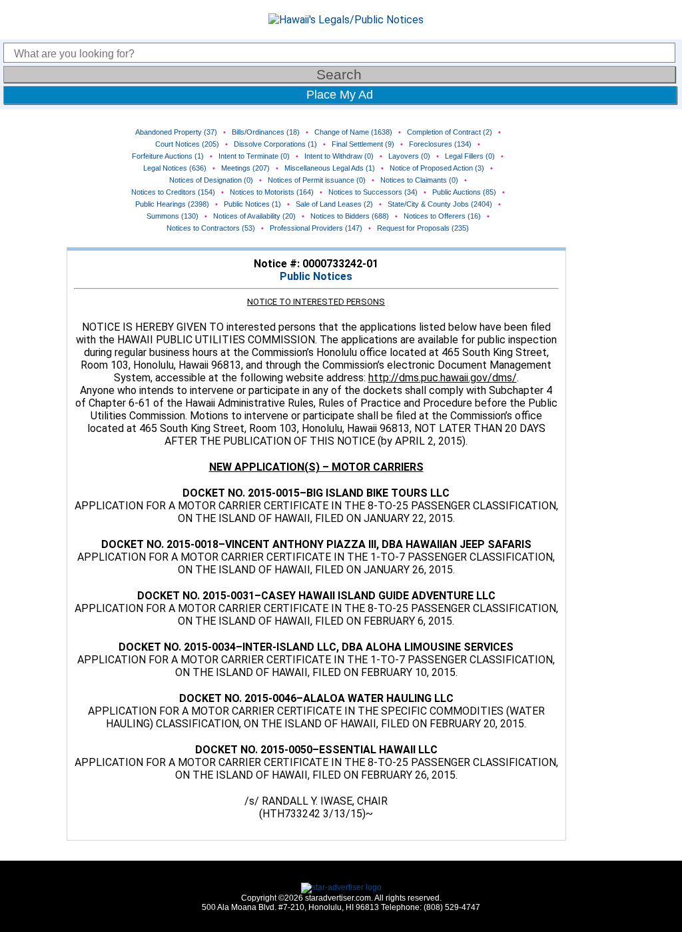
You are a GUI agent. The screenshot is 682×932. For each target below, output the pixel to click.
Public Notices (316, 276)
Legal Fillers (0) (470, 156)
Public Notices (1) (252, 204)
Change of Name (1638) (353, 132)
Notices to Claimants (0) (419, 180)
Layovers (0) (409, 156)
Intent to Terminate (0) (254, 156)
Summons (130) (172, 216)
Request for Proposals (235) (423, 228)
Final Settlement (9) (363, 144)
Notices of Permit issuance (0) (317, 180)
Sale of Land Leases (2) (334, 204)
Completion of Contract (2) (449, 132)
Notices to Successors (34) (373, 192)
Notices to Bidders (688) (349, 216)
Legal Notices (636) (174, 168)
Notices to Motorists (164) (272, 192)
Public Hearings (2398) (172, 204)
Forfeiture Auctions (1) (168, 156)
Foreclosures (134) (440, 144)
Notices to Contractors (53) (211, 228)
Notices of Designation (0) (211, 180)
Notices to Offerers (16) (442, 216)
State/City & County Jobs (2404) (440, 204)
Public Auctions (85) (464, 192)
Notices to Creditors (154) (173, 192)
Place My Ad (339, 94)
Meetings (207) (245, 168)
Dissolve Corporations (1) (275, 144)
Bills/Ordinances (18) (266, 132)
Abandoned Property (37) (176, 132)
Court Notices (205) (187, 144)
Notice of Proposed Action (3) (437, 168)
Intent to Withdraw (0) (339, 156)
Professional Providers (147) (316, 228)
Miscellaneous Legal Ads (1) (329, 168)
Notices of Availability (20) (254, 216)
